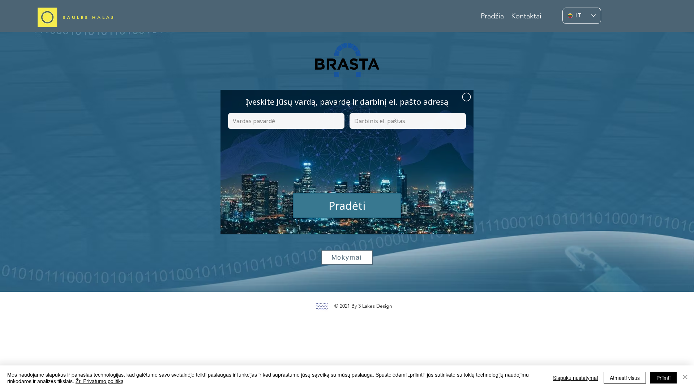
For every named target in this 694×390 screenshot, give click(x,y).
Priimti (663, 377)
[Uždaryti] (685, 377)
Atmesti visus (625, 377)
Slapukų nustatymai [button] (575, 377)
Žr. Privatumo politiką (100, 381)
